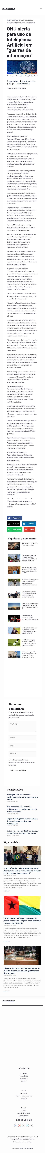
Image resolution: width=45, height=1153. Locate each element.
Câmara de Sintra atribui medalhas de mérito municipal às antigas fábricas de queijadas (22, 970)
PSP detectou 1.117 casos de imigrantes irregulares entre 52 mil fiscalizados (22, 809)
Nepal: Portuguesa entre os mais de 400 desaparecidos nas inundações (22, 821)
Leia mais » (7, 891)
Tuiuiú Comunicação (26, 1148)
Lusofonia (23, 1079)
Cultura (23, 1081)
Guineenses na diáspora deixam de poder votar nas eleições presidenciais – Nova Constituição (22, 920)
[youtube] (20, 1125)
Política (23, 1091)
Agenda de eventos (23, 1113)
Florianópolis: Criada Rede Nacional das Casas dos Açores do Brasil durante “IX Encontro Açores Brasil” (22, 870)
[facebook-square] (16, 1125)
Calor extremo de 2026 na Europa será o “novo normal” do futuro (22, 832)
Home (8, 20)
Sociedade (15, 20)
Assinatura (24, 1110)
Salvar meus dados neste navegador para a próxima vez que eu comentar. (22, 762)
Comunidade (23, 1076)
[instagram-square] (31, 1125)
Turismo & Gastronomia (24, 1096)
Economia (23, 1093)
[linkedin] (28, 1125)
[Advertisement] (23, 680)
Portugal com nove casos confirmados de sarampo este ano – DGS (22, 797)
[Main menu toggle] (41, 8)
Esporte (24, 1098)
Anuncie (24, 1108)
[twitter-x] (24, 1125)
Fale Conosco (24, 1116)
